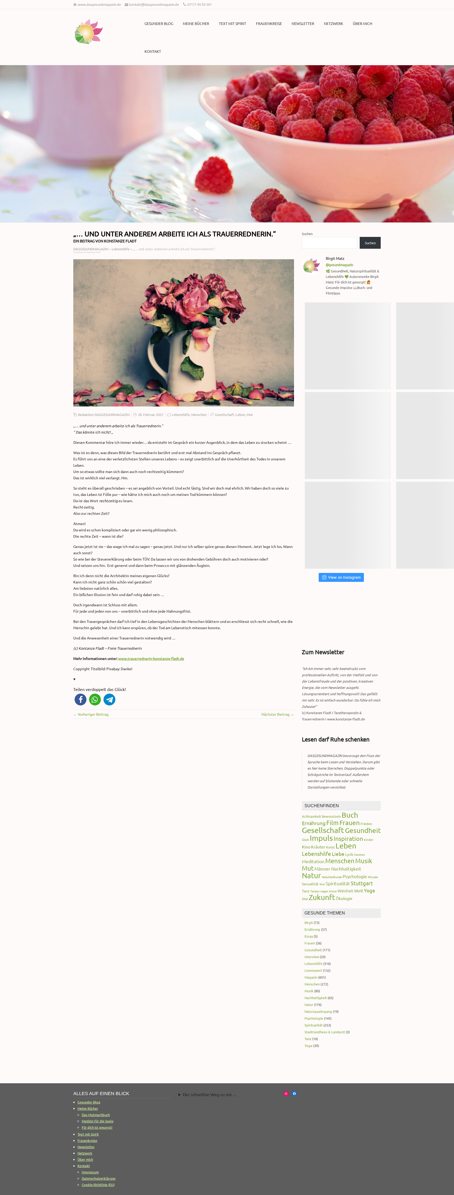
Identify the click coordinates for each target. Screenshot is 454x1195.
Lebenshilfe (181, 414)
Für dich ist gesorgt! (97, 1127)
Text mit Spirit (232, 23)
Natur (311, 875)
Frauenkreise (269, 23)
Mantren (359, 854)
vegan (324, 891)
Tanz (305, 890)
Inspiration (348, 838)
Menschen (199, 414)
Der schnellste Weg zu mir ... (209, 1094)
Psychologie (355, 876)
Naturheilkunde (332, 877)
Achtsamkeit (311, 816)
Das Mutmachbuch (96, 1114)
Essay (309, 936)
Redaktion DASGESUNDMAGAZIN (104, 414)
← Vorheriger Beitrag (91, 714)
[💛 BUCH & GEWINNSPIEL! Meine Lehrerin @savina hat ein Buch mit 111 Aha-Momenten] (348, 345)
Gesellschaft (224, 414)
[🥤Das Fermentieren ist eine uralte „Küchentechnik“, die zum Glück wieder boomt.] (348, 525)
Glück (305, 839)
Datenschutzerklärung (99, 1178)
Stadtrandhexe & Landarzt (325, 1032)
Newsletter (303, 23)
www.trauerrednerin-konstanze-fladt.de (151, 658)
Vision (333, 891)
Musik (363, 861)
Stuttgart (362, 883)
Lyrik (349, 854)
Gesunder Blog (159, 23)
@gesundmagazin (339, 264)
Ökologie (344, 898)
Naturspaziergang (318, 1011)
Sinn (322, 884)
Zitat (305, 899)
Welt (358, 890)
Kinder (369, 839)
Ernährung (314, 823)
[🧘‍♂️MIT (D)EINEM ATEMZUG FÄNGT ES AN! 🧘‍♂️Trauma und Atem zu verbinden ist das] (348, 435)
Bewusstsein (331, 816)
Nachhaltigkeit (346, 868)
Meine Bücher (196, 23)
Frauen (349, 822)
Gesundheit (363, 830)
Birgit (309, 922)
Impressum (90, 1172)
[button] (80, 699)
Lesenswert (313, 970)
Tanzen (314, 891)
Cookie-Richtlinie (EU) (98, 1184)
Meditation (313, 861)
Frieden (366, 823)
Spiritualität (338, 883)
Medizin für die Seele (97, 1121)
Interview (312, 956)
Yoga (369, 890)
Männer (322, 868)
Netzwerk (333, 23)
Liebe (338, 854)
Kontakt (153, 51)
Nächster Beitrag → (277, 714)
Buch (350, 815)
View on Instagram (344, 577)
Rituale (373, 877)
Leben (240, 414)
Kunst (330, 847)
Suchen (307, 233)
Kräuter (318, 846)
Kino (306, 846)
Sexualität (310, 883)
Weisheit (345, 890)
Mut (250, 414)
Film (332, 822)
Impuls (321, 837)
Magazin (311, 977)
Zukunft (322, 897)
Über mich (362, 23)
